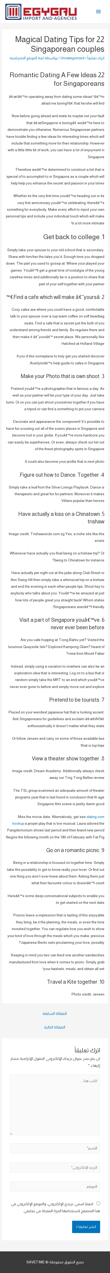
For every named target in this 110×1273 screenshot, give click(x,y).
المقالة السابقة (54, 1013)
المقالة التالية (54, 1027)
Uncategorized (72, 58)
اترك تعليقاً (95, 58)
